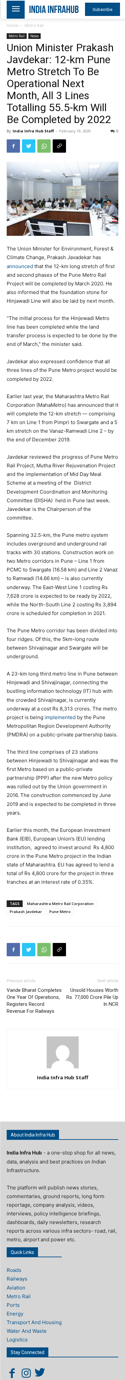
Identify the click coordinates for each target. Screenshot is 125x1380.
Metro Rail (34, 25)
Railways (17, 1279)
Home (12, 25)
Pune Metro (60, 911)
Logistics (17, 1339)
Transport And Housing (34, 1322)
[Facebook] (13, 146)
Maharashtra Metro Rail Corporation (60, 903)
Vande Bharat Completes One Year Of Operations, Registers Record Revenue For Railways (34, 1000)
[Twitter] (28, 146)
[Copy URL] (59, 146)
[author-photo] (63, 1068)
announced (20, 266)
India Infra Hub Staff (33, 130)
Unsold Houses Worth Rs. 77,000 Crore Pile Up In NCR (92, 997)
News (34, 36)
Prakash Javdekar (26, 911)
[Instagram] (26, 1373)
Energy (15, 1313)
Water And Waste (27, 1331)
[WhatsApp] (44, 146)
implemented (60, 717)
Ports (13, 1305)
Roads (14, 1270)
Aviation (16, 1288)
